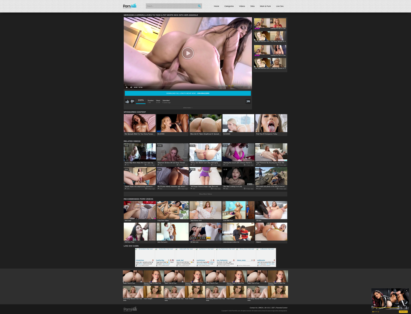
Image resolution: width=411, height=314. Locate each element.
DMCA (261, 308)
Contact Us (253, 308)
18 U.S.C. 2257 (269, 308)
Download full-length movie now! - (187, 93)
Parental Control (281, 308)
